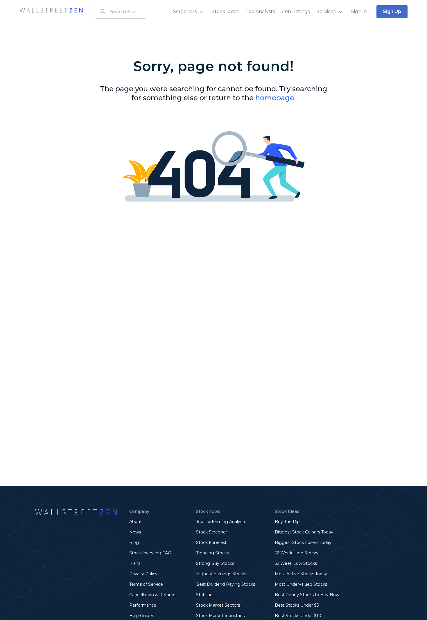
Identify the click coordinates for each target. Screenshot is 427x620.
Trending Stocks (212, 553)
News (135, 532)
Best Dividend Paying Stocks (225, 584)
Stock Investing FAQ (150, 553)
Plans (134, 563)
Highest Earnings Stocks (221, 573)
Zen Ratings (296, 11)
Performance (142, 605)
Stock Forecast (211, 542)
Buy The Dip (287, 521)
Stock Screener (211, 532)
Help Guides (141, 615)
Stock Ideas (225, 11)
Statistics (205, 594)
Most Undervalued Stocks (301, 584)
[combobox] (120, 12)
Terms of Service (146, 584)
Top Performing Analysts (221, 521)
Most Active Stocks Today (301, 573)
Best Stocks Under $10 (298, 615)
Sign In (359, 11)
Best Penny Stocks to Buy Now (307, 594)
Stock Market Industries (220, 615)
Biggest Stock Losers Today (303, 542)
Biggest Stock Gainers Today (304, 532)
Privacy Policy (143, 573)
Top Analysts (260, 11)
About (135, 521)
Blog (134, 542)
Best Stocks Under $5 (297, 605)
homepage (274, 98)
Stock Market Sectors (218, 605)
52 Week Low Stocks (296, 563)
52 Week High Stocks (296, 553)
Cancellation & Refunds (152, 594)
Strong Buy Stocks (215, 563)
